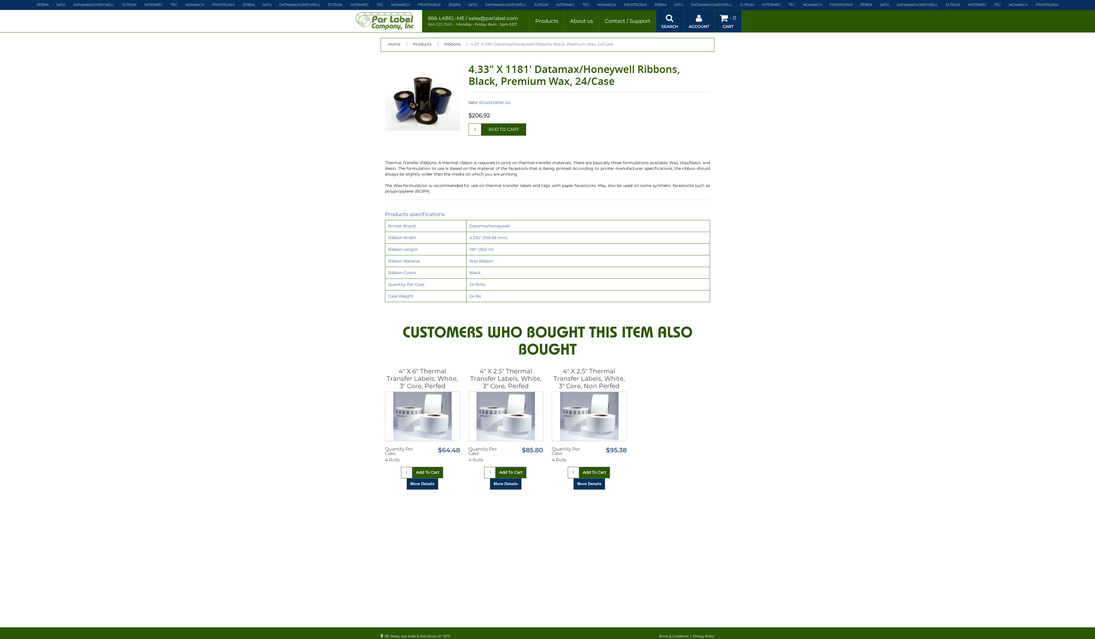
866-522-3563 (440, 24)
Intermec (153, 5)
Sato (61, 5)
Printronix (223, 5)
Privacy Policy (703, 636)
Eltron (129, 5)
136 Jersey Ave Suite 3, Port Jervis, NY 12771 (417, 636)
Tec (174, 5)
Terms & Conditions (674, 636)
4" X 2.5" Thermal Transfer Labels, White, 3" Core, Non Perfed (589, 378)
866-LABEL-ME (446, 18)
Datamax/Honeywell (94, 5)
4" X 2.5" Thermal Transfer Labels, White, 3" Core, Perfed (506, 378)
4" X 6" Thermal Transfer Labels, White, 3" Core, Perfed (422, 378)
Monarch (194, 5)
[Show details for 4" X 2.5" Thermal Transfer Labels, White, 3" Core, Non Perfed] (589, 416)
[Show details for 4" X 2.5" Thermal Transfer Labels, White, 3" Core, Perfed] (506, 416)
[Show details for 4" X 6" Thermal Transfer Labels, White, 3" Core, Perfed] (422, 416)
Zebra (43, 5)
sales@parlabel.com (493, 18)
